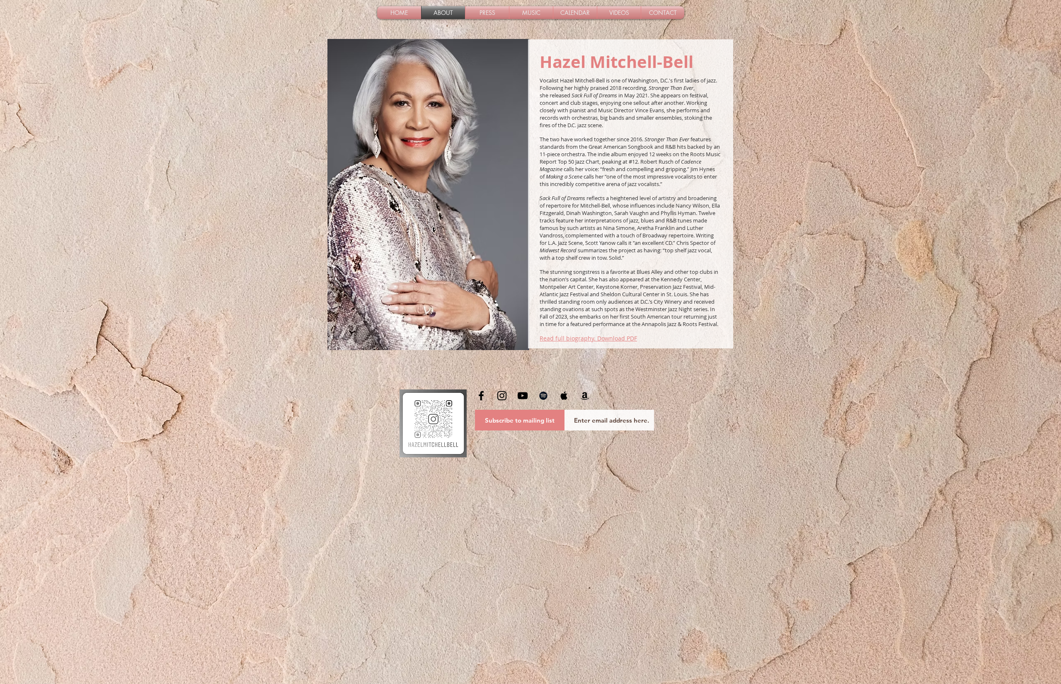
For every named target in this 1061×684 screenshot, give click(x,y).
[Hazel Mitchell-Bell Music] (502, 395)
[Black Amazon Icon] (585, 395)
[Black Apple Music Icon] (564, 395)
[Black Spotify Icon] (543, 395)
